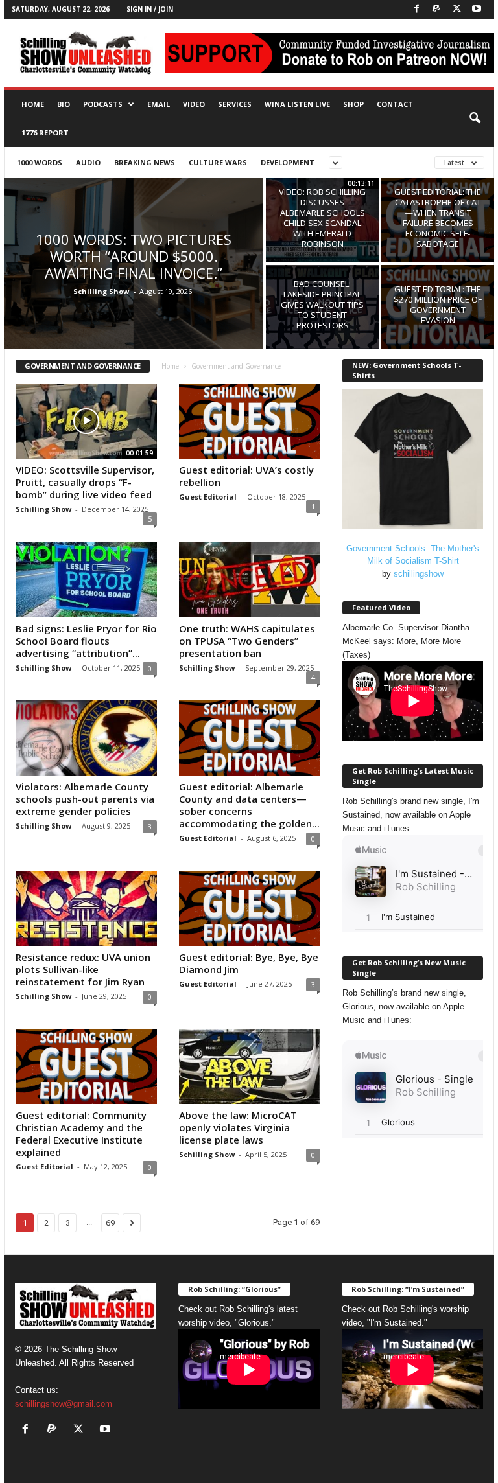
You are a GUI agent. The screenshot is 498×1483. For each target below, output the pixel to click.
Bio (63, 104)
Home (32, 104)
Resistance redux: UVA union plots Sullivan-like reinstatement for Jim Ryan (83, 969)
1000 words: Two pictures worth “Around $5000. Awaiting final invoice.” (133, 255)
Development (287, 162)
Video (194, 104)
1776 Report (45, 132)
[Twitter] (456, 9)
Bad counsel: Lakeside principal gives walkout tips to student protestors (322, 304)
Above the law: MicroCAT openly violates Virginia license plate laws (238, 1127)
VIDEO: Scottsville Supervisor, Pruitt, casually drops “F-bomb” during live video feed (85, 482)
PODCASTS (103, 104)
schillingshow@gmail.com (63, 1403)
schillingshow (419, 574)
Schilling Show (101, 291)
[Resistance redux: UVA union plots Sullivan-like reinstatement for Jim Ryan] (86, 908)
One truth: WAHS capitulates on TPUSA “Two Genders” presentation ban (247, 641)
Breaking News (144, 162)
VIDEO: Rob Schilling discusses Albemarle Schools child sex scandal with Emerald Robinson (322, 217)
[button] (474, 118)
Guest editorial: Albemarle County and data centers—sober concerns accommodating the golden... (249, 805)
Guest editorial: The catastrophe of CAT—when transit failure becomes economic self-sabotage (437, 217)
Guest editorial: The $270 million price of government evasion (438, 304)
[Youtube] (476, 9)
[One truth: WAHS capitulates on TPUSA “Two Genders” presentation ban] (249, 579)
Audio (88, 162)
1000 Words (39, 162)
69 (110, 1223)
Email (158, 104)
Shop (353, 104)
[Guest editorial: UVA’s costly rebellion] (249, 421)
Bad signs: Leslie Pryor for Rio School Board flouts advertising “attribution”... (86, 641)
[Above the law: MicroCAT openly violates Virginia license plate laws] (249, 1066)
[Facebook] (416, 9)
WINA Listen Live (297, 104)
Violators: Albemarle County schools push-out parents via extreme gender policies (85, 799)
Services (235, 104)
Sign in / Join (149, 9)
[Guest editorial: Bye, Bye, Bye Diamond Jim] (249, 908)
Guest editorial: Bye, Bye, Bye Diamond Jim (248, 963)
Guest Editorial (208, 496)
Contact (395, 104)
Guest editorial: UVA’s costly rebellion (246, 476)
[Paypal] (436, 9)
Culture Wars (218, 162)
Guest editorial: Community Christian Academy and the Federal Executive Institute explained (81, 1133)
